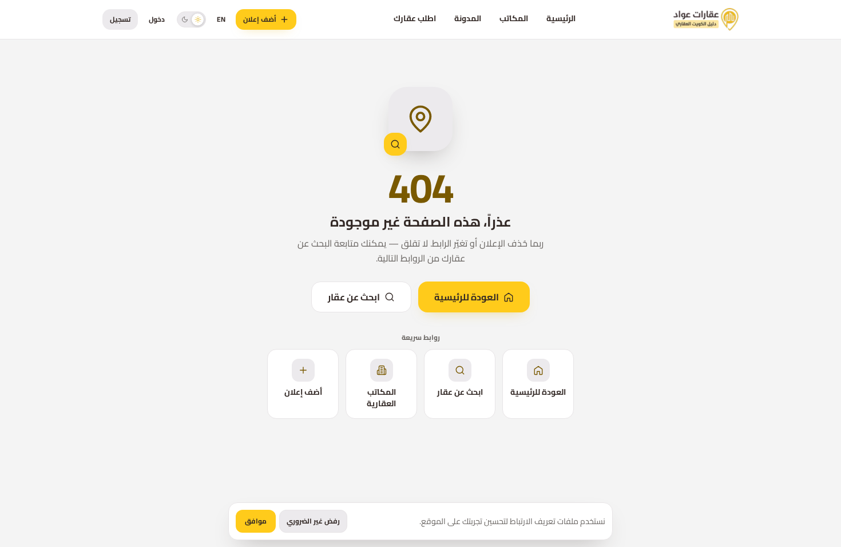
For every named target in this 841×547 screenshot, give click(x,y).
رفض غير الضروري (313, 521)
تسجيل (120, 19)
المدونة (467, 18)
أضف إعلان (259, 19)
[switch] (191, 19)
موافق (256, 521)
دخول (157, 19)
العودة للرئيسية (466, 297)
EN (221, 19)
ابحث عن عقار (354, 297)
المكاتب (513, 18)
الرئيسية (561, 18)
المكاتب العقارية (381, 398)
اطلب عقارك (415, 18)
